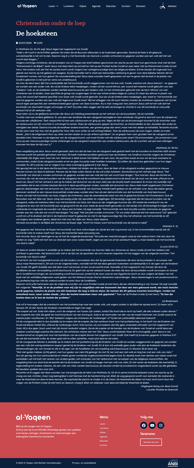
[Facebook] (143, 425)
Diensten (111, 6)
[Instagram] (160, 425)
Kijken (83, 6)
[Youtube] (152, 425)
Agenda (96, 6)
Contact (126, 6)
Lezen (52, 6)
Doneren (140, 6)
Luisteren (69, 6)
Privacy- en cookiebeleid (84, 463)
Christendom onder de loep (50, 23)
